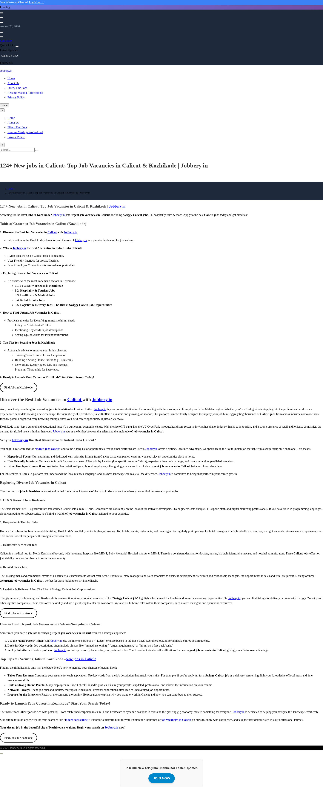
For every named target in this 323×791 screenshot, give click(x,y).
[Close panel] (17, 46)
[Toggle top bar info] (1, 22)
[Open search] (1, 12)
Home (11, 78)
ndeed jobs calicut (77, 719)
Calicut (52, 232)
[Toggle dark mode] (1, 17)
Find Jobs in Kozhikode (18, 387)
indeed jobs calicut (47, 448)
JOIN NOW (161, 778)
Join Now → (36, 2)
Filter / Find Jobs (17, 87)
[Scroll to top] (1, 753)
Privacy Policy (16, 97)
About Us (13, 83)
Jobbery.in (6, 70)
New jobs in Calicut (81, 659)
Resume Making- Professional (25, 92)
